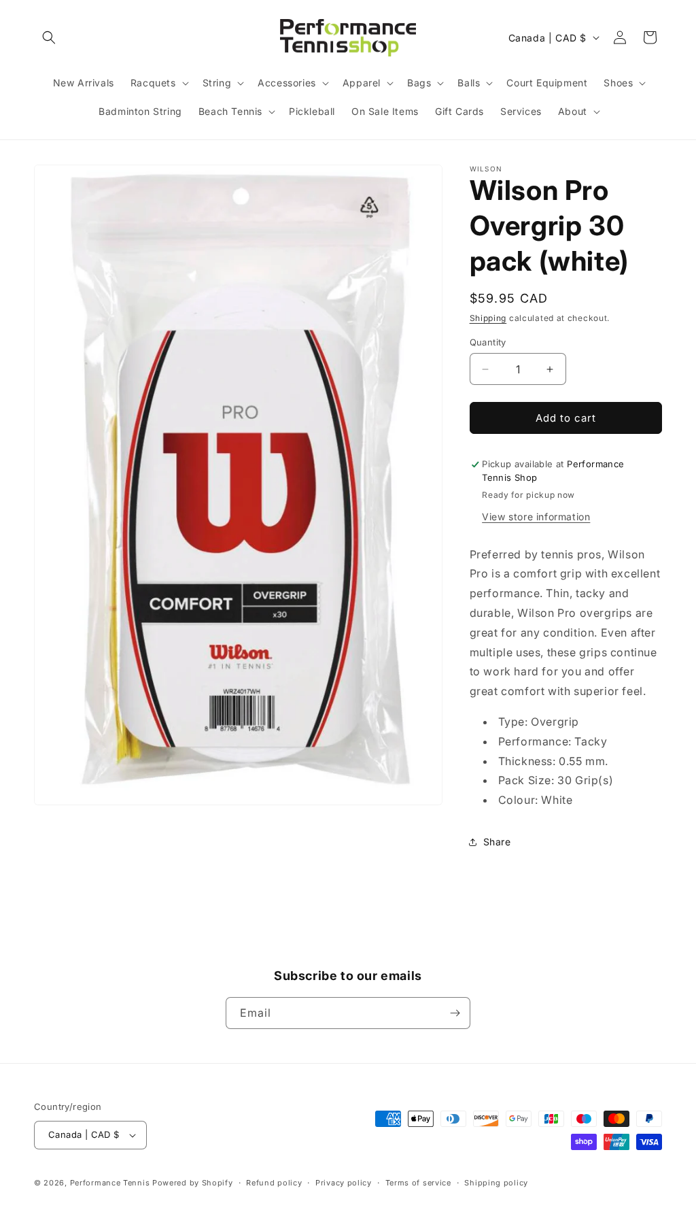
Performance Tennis (110, 1182)
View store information (536, 516)
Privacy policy (343, 1182)
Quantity (488, 342)
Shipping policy (496, 1182)
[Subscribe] (455, 1013)
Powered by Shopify (192, 1182)
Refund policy (274, 1182)
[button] (49, 37)
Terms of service (418, 1182)
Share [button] (497, 841)
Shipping (488, 318)
